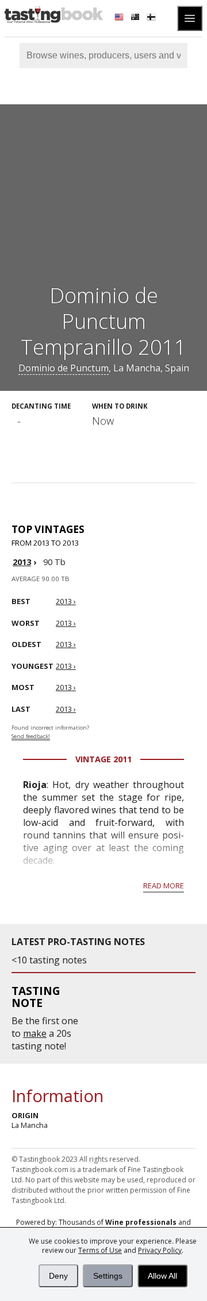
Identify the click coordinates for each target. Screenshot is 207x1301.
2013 (22, 562)
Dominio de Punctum (63, 368)
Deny (58, 1275)
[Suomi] (152, 18)
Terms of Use (100, 1250)
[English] (120, 18)
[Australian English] (136, 18)
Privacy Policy (160, 1250)
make (35, 1033)
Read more (163, 885)
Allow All (162, 1275)
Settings (107, 1275)
